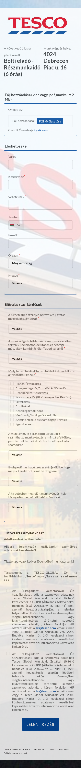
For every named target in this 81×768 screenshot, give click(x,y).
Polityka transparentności (15, 753)
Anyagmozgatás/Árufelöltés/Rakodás (41, 388)
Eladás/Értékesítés (28, 383)
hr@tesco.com (46, 628)
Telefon (13, 217)
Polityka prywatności (59, 749)
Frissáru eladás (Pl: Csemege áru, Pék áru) (43, 397)
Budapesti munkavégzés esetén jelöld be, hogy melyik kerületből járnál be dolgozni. (39, 469)
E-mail (12, 235)
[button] (16, 225)
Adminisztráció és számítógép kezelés (41, 419)
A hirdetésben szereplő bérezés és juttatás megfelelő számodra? (36, 316)
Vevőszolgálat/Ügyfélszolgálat (37, 415)
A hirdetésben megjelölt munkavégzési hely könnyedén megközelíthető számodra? (37, 495)
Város (12, 156)
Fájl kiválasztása (50, 121)
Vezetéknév (16, 197)
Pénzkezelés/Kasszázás (32, 392)
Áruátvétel (23, 406)
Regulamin (39, 749)
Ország (13, 255)
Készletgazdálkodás (29, 410)
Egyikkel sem (24, 424)
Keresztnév (16, 176)
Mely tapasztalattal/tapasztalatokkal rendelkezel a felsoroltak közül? (41, 372)
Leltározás (23, 401)
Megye (13, 275)
